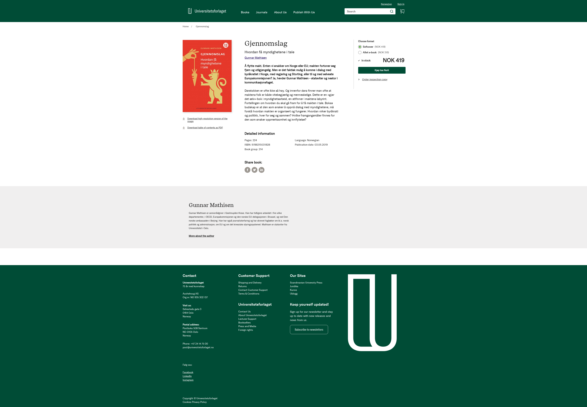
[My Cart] (402, 11)
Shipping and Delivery (250, 282)
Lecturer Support (247, 318)
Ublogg (293, 293)
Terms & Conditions (248, 293)
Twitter (254, 170)
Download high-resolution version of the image (207, 120)
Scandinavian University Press (306, 282)
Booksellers (244, 322)
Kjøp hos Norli (382, 70)
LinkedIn (261, 170)
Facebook (247, 170)
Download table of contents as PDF (205, 127)
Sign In (400, 4)
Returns (242, 286)
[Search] (392, 11)
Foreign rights (245, 329)
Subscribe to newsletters (309, 329)
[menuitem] (245, 12)
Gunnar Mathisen (256, 58)
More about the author (201, 235)
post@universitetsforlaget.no (198, 347)
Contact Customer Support (253, 290)
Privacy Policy (199, 402)
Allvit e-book (376, 52)
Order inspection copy (374, 79)
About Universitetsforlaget (252, 315)
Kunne (293, 290)
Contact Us (244, 311)
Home (186, 26)
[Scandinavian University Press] (207, 11)
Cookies (187, 402)
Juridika (294, 286)
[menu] (278, 12)
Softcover (374, 47)
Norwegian (386, 4)
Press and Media (247, 326)
